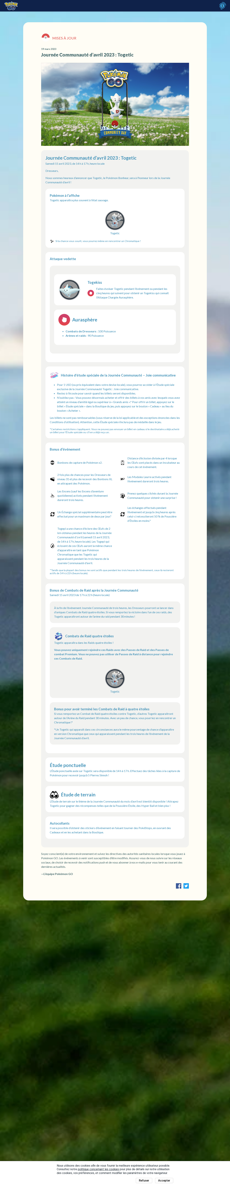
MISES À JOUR (64, 38)
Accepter (164, 1180)
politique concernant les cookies (98, 1169)
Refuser (144, 1180)
